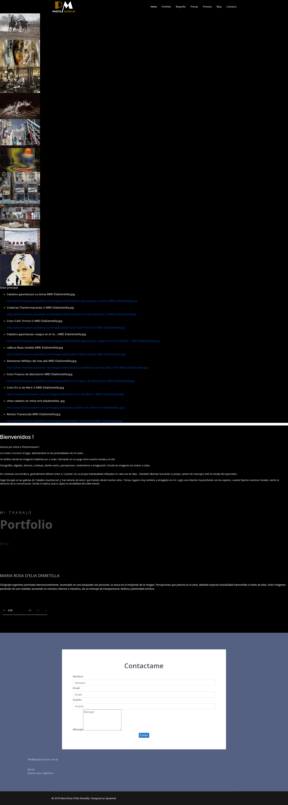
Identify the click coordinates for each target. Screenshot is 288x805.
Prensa (194, 6)
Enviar (144, 735)
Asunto (77, 699)
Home (153, 6)
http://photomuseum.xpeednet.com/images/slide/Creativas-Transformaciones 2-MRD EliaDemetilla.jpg (71, 314)
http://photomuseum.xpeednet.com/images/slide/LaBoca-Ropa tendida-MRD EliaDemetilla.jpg (66, 354)
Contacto (231, 6)
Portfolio (166, 6)
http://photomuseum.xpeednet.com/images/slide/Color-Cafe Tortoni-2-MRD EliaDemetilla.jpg (66, 327)
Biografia (181, 6)
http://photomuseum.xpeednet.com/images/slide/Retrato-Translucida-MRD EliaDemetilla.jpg (65, 420)
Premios (207, 6)
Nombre (78, 676)
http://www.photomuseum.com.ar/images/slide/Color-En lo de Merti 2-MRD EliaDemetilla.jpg (65, 394)
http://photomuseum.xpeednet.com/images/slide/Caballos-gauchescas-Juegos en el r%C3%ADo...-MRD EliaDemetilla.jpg (83, 341)
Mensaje (78, 729)
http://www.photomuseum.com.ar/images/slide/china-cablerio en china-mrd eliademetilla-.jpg (65, 407)
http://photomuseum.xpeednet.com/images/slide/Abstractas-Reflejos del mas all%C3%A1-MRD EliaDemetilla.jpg (77, 367)
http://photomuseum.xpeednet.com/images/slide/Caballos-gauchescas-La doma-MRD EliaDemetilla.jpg (72, 301)
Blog (219, 6)
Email (76, 688)
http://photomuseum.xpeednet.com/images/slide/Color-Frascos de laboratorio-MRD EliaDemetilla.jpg (71, 381)
